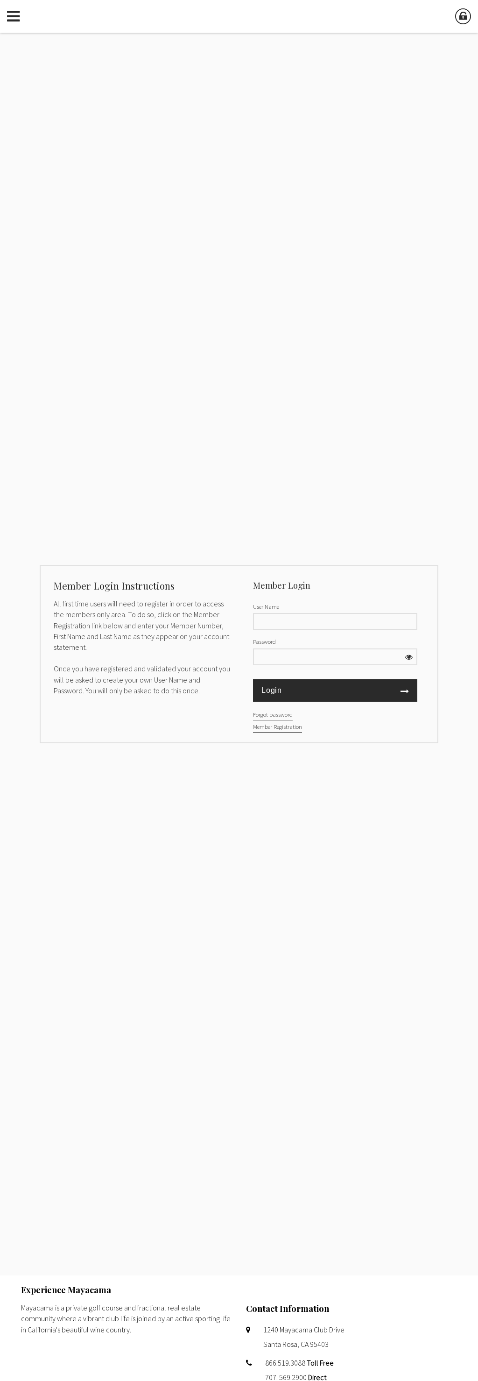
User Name (266, 606)
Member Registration (277, 726)
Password (264, 641)
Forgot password (273, 714)
